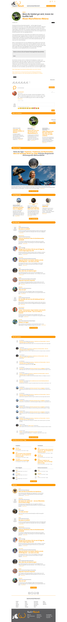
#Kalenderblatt (26, 320)
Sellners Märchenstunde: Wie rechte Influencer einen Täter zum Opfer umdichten (48, 133)
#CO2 (31, 128)
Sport (44, 601)
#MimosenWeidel (39, 155)
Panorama (36, 601)
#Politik (43, 128)
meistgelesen (18, 445)
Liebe (17, 602)
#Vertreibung (33, 258)
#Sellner (46, 128)
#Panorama (44, 205)
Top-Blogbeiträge (17, 195)
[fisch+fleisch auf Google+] (38, 593)
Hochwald (20, 319)
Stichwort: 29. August (23, 322)
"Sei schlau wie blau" (23, 512)
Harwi (41, 164)
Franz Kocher (21, 257)
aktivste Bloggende (19, 467)
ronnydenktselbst (21, 91)
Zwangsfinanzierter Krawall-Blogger (22, 460)
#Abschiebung (27, 236)
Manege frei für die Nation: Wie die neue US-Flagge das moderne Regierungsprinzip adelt (31, 249)
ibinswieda (21, 341)
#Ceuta (22, 288)
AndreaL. (20, 296)
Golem (20, 226)
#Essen (25, 18)
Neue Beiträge (16, 222)
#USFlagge (23, 247)
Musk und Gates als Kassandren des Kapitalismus (30, 491)
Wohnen (35, 605)
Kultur (17, 607)
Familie (26, 604)
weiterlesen (20, 139)
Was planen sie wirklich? (24, 229)
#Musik (22, 320)
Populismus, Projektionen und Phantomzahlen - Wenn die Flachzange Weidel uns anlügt (33, 153)
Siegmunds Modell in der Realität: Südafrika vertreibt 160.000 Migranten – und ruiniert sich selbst (31, 260)
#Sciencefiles (18, 128)
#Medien (14, 128)
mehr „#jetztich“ (33, 587)
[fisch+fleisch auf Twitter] (32, 593)
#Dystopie (27, 490)
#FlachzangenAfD (28, 155)
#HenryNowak (44, 129)
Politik (17, 601)
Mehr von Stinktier (17, 113)
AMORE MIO (45, 206)
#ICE (22, 236)
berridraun (39, 473)
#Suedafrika (29, 258)
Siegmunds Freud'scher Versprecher (27, 280)
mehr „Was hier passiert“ (33, 437)
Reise (26, 601)
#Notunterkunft (26, 499)
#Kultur (20, 320)
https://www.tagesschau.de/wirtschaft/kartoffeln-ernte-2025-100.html (26, 69)
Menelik (20, 277)
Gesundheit (36, 604)
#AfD (22, 227)
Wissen (17, 605)
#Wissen (29, 128)
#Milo (24, 236)
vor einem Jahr (20, 93)
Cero (38, 476)
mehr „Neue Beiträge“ (33, 327)
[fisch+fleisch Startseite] (33, 4)
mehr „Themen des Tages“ (33, 191)
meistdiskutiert (40, 445)
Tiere (35, 607)
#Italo (47, 205)
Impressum (39, 614)
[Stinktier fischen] (52, 123)
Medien (44, 602)
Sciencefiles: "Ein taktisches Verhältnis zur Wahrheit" (18, 131)
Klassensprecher (21, 235)
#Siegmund (29, 278)
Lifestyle (26, 607)
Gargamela (20, 287)
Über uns (29, 614)
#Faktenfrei (31, 269)
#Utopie (24, 490)
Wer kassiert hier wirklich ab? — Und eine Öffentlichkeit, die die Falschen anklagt (32, 501)
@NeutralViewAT (21, 307)
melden (22, 100)
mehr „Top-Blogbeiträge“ (33, 218)
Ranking (38, 617)
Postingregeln (49, 614)
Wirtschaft (36, 602)
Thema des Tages (17, 148)
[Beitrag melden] (52, 80)
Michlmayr (48, 203)
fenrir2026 (17, 448)
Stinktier (24, 12)
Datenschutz (39, 616)
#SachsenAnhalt (26, 227)
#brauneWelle (33, 278)
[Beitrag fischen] (52, 87)
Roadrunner (21, 498)
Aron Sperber (18, 459)
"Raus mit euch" (22, 290)
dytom (20, 488)
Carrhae (20, 373)
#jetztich (15, 485)
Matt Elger (19, 203)
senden (53, 110)
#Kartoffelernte (34, 18)
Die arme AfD (18, 449)
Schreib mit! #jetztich (51, 5)
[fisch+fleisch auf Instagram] (35, 593)
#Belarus (45, 18)
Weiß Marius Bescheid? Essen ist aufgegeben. (18, 208)
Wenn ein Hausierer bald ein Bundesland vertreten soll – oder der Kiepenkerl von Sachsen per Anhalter (23, 455)
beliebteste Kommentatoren (42, 467)
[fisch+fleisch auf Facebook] (29, 593)
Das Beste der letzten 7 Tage (19, 440)
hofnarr (20, 246)
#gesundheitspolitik (26, 297)
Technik (17, 604)
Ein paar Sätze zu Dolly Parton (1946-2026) (33, 208)
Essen (26, 605)
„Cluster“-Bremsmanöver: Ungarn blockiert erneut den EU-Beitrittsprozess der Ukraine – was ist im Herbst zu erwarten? (32, 311)
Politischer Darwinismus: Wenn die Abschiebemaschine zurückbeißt (31, 239)
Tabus (26, 602)
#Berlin (22, 499)
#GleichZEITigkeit (32, 320)
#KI (22, 490)
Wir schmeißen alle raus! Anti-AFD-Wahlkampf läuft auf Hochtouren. (31, 299)
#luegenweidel (49, 153)
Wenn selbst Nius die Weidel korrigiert (27, 271)
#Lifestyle (41, 153)
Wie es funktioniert (31, 616)
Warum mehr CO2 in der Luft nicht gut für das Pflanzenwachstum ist (33, 132)
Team (28, 617)
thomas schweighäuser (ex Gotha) (33, 204)
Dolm (16, 477)
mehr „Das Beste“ (33, 481)
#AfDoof (28, 269)
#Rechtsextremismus (27, 288)
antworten (19, 100)
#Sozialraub (18, 205)
